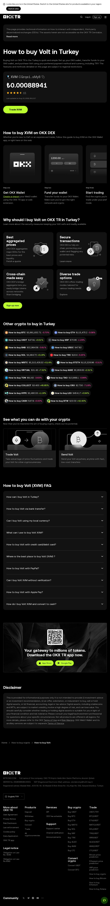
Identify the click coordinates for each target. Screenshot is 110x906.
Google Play (66, 663)
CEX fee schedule (54, 816)
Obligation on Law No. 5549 (11, 854)
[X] (23, 898)
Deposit (28, 812)
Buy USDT (72, 812)
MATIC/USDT (95, 825)
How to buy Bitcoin (97, 878)
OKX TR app (8, 840)
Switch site (13, 9)
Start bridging (13, 294)
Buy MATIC (72, 825)
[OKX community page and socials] (42, 898)
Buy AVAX (72, 846)
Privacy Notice (9, 819)
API (47, 812)
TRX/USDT (94, 833)
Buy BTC (71, 816)
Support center (53, 828)
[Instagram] (33, 898)
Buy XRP (71, 833)
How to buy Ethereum (94, 884)
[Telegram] (28, 898)
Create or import (11, 196)
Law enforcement (11, 827)
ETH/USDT (94, 820)
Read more (12, 36)
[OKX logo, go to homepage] (11, 17)
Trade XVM (15, 109)
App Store (46, 663)
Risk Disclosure (9, 823)
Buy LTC (71, 850)
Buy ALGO (72, 842)
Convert (28, 825)
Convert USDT (74, 865)
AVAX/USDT (94, 846)
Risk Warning (68, 720)
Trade (27, 829)
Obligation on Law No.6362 (11, 860)
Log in (88, 17)
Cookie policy (9, 832)
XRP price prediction (93, 869)
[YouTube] (37, 898)
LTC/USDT (93, 850)
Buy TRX (71, 838)
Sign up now (12, 305)
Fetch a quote (13, 261)
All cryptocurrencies (32, 834)
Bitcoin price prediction (94, 856)
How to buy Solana (97, 889)
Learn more (66, 261)
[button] (81, 17)
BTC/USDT (94, 816)
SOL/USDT (94, 829)
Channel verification (55, 833)
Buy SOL (71, 829)
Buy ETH (71, 820)
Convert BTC (73, 870)
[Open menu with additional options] (105, 17)
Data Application (10, 836)
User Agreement (10, 815)
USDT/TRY (94, 812)
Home (4, 742)
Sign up (97, 17)
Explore (63, 294)
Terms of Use (50, 720)
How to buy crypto (21, 742)
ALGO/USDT (94, 842)
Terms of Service (55, 723)
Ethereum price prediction (96, 862)
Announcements (53, 837)
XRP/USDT (93, 838)
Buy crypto (29, 820)
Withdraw (29, 816)
